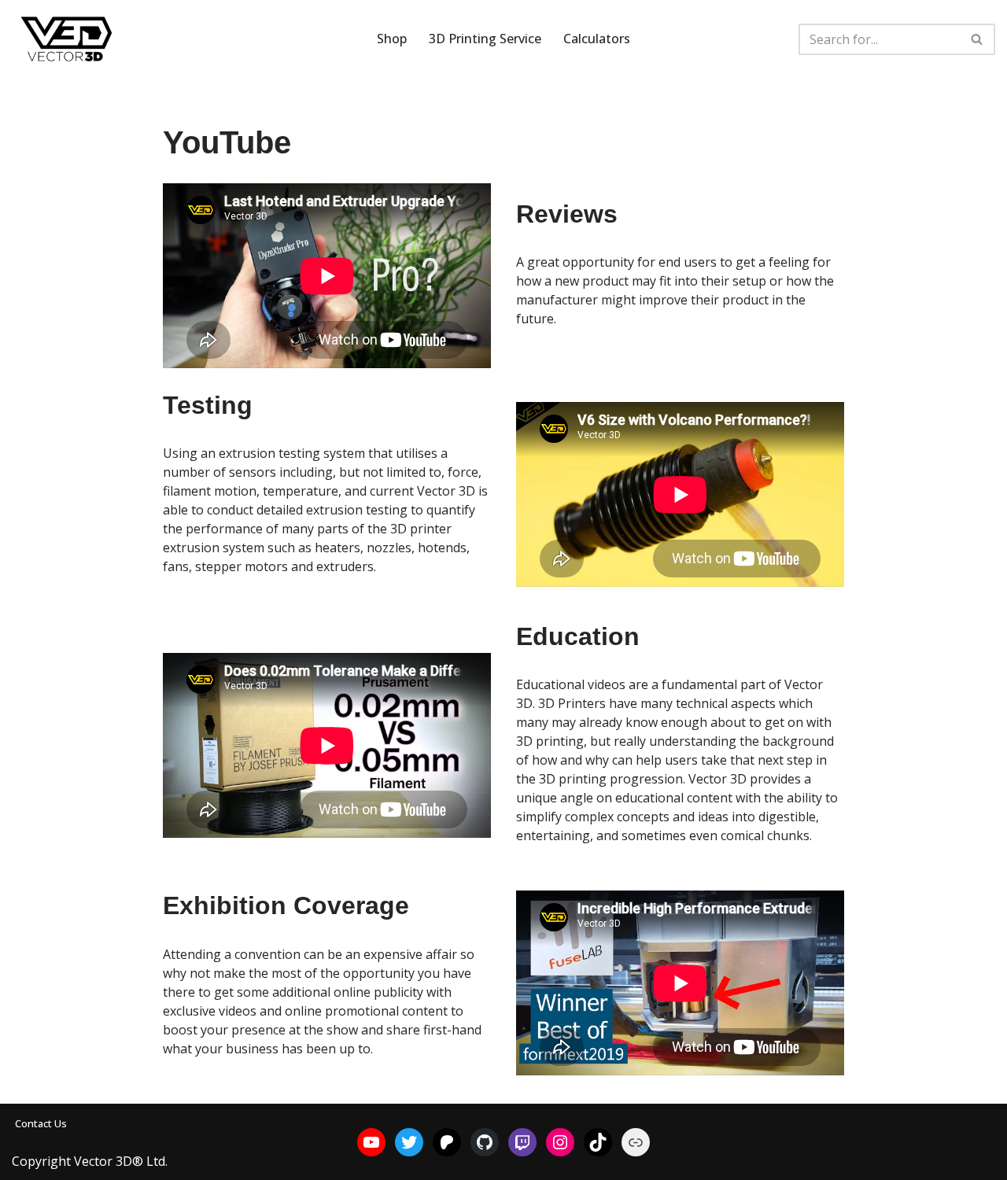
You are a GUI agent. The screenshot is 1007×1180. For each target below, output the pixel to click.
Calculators (596, 38)
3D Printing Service (485, 38)
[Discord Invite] (636, 1142)
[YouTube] (371, 1142)
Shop (392, 38)
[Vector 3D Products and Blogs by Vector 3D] (67, 39)
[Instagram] (560, 1142)
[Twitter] (409, 1142)
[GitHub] (484, 1142)
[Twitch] (522, 1142)
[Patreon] (447, 1142)
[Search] (977, 39)
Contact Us (41, 1123)
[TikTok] (598, 1142)
